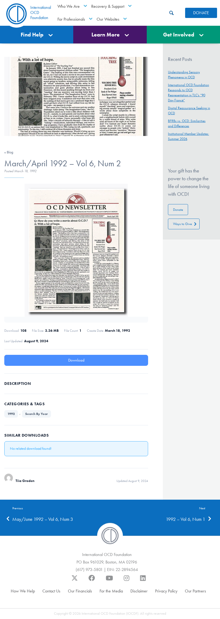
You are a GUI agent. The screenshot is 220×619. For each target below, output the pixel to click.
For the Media (111, 591)
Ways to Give (182, 224)
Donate (178, 210)
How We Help (23, 591)
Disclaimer (139, 591)
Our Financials (80, 591)
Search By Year (36, 414)
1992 (11, 414)
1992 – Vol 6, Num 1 (185, 519)
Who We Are (68, 6)
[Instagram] (126, 580)
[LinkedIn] (143, 580)
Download (76, 360)
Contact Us (51, 591)
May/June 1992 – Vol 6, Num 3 (42, 519)
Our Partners (195, 591)
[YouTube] (109, 580)
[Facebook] (92, 580)
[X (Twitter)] (75, 580)
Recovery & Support (107, 6)
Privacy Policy (166, 591)
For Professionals (71, 19)
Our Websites (108, 19)
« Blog (8, 152)
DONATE (201, 12)
